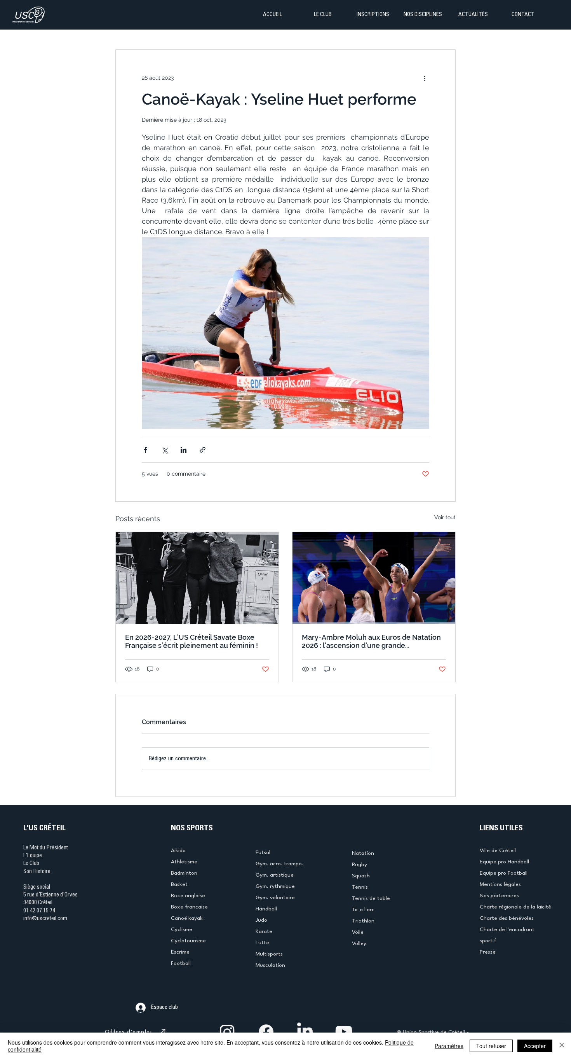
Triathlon (363, 921)
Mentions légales (500, 884)
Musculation (270, 965)
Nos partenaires (499, 895)
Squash (361, 876)
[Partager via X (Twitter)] (164, 449)
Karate (264, 931)
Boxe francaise (189, 907)
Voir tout (445, 517)
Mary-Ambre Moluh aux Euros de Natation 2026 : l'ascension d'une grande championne (371, 641)
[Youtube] (343, 1031)
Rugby (359, 864)
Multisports (269, 954)
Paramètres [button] (449, 1046)
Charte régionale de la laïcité (515, 907)
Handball (266, 909)
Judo (261, 920)
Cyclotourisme (188, 940)
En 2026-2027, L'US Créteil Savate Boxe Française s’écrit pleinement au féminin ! (191, 641)
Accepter (535, 1046)
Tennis (360, 887)
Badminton (184, 873)
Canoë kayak (187, 918)
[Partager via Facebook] (145, 449)
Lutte (262, 942)
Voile (358, 932)
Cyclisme (181, 929)
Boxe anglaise (188, 895)
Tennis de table (371, 898)
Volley (359, 943)
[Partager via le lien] (202, 449)
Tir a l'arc (363, 909)
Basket (179, 884)
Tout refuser (491, 1046)
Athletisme (184, 862)
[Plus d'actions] (424, 77)
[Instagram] (227, 1031)
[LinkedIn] (305, 1031)
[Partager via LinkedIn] (183, 449)
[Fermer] (561, 1046)
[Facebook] (266, 1031)
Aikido (178, 850)
